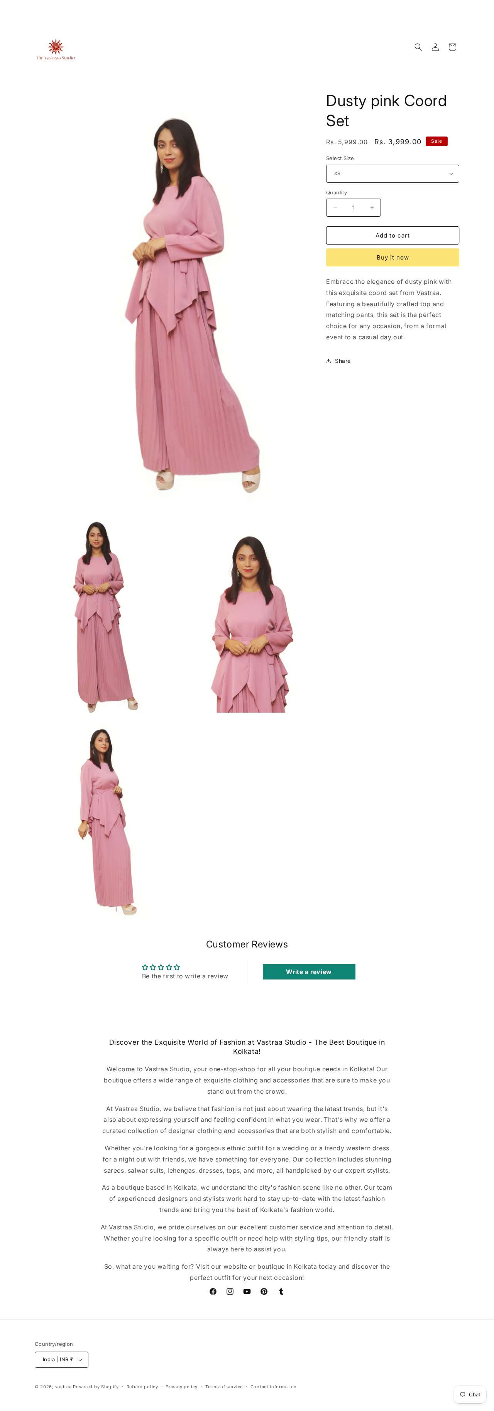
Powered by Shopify (96, 1386)
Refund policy (142, 1386)
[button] (418, 47)
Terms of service (224, 1386)
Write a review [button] (309, 972)
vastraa (63, 1386)
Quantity (336, 192)
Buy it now (393, 257)
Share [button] (343, 360)
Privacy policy (182, 1386)
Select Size (340, 158)
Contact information (273, 1386)
